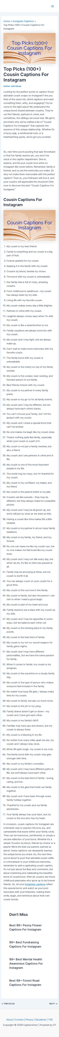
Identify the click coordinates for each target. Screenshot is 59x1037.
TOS (50, 1019)
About (9, 1019)
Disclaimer (40, 1019)
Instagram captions (35, 884)
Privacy (29, 1019)
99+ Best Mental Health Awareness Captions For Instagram (26, 964)
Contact (19, 1019)
